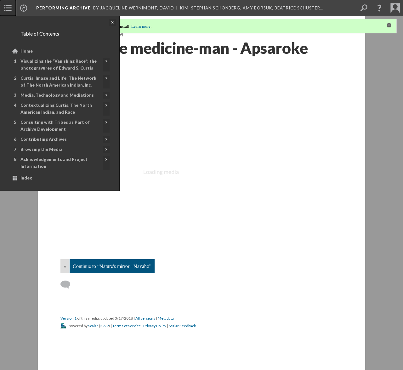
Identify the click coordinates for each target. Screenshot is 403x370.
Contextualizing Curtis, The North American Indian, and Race (56, 109)
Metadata (166, 318)
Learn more (140, 26)
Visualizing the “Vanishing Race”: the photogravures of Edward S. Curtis (58, 65)
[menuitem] (8, 8)
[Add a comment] (68, 285)
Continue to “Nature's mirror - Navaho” (112, 266)
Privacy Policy (154, 325)
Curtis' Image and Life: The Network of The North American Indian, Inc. (58, 82)
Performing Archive (63, 7)
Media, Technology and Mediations (57, 95)
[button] (379, 8)
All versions (145, 318)
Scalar (93, 325)
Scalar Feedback (182, 325)
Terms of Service (126, 325)
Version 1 (68, 318)
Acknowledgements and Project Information (54, 163)
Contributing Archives (43, 139)
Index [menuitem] (26, 177)
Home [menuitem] (26, 51)
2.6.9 (104, 325)
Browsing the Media (41, 149)
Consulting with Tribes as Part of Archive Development (55, 126)
